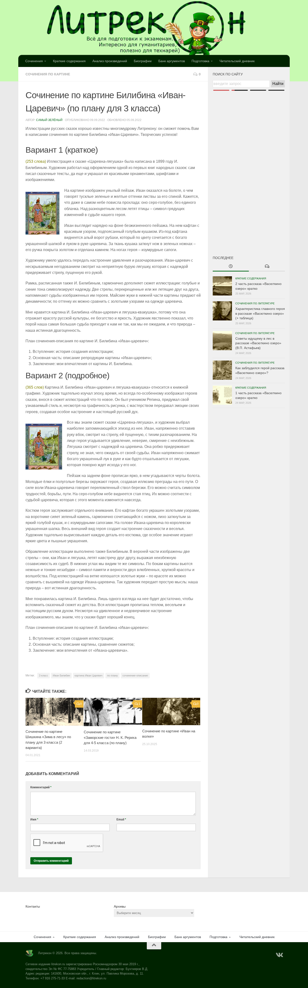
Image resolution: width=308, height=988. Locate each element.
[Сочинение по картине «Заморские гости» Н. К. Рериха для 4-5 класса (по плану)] (113, 712)
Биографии (143, 61)
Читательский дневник (237, 61)
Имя (34, 819)
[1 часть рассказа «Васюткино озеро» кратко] (222, 395)
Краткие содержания (69, 61)
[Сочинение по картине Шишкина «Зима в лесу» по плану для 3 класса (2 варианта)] (54, 712)
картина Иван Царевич (89, 675)
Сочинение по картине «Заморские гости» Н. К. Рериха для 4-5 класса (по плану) (110, 737)
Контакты (33, 906)
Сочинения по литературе (255, 303)
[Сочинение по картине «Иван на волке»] (171, 711)
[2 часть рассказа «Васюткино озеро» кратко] (222, 285)
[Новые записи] (231, 266)
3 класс (43, 675)
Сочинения (34, 61)
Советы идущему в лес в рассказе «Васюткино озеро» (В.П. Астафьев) (258, 343)
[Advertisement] (249, 165)
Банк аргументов (171, 61)
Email (121, 819)
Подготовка (200, 61)
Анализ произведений (109, 61)
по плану (112, 675)
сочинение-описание (135, 675)
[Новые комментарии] (267, 266)
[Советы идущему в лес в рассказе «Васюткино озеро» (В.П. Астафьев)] (222, 340)
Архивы (120, 906)
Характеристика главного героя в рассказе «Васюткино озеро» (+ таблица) (260, 313)
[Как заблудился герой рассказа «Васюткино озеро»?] (222, 370)
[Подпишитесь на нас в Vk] (279, 955)
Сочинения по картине (48, 74)
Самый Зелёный (49, 120)
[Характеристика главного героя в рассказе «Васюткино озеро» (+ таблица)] (222, 310)
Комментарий (40, 787)
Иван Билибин (61, 675)
